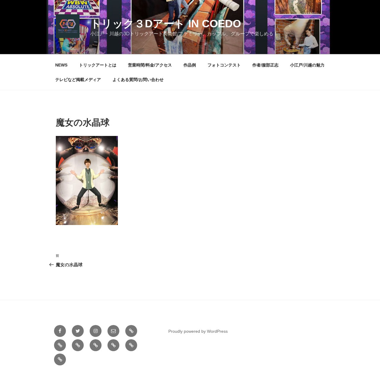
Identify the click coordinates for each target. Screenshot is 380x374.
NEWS (61, 65)
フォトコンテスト (224, 65)
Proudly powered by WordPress (198, 331)
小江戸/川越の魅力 (307, 65)
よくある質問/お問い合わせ (138, 79)
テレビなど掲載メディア (78, 79)
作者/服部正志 (265, 65)
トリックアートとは (97, 65)
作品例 (189, 65)
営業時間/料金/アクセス (150, 65)
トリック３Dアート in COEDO (165, 24)
